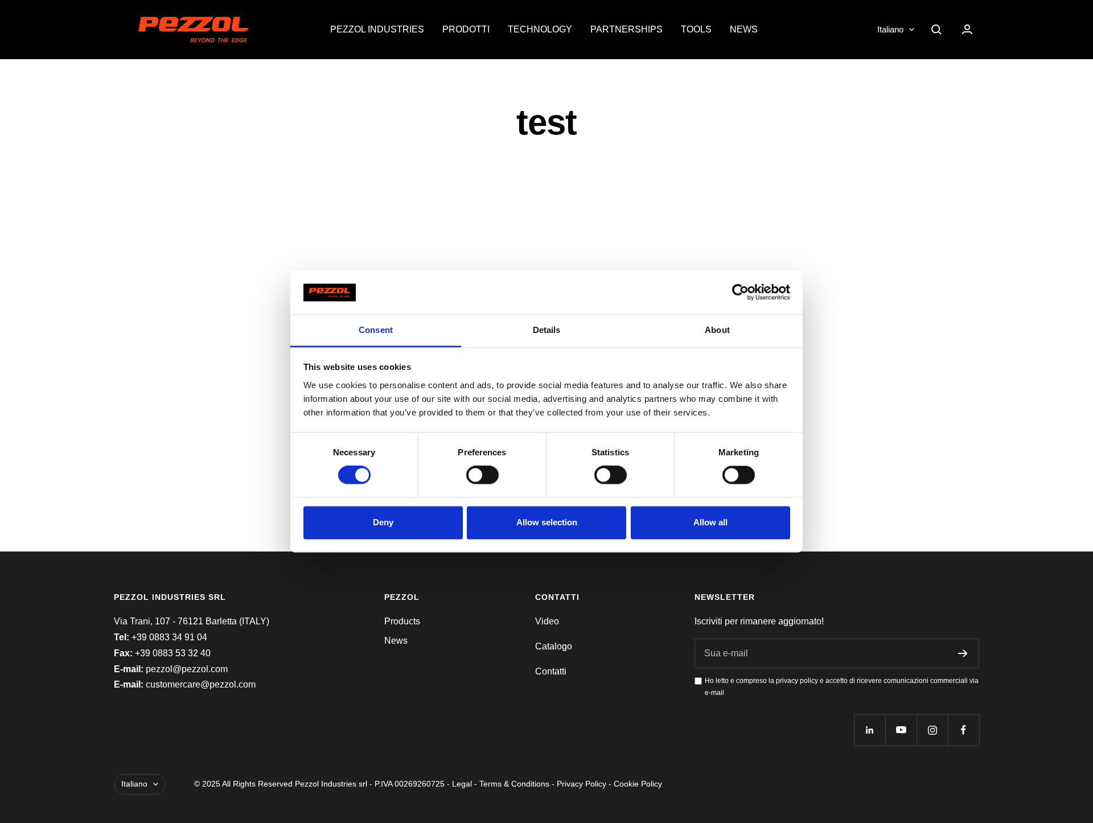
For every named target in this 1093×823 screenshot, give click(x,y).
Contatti (550, 671)
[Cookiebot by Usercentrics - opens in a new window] (740, 292)
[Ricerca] (936, 29)
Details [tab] (547, 330)
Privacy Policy (581, 783)
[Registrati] (963, 653)
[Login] (967, 29)
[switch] (482, 475)
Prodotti (466, 29)
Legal (462, 783)
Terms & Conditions (514, 783)
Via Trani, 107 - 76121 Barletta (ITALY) (191, 621)
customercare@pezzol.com (201, 684)
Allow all (710, 522)
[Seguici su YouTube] (901, 730)
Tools (696, 29)
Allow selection (546, 522)
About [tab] (717, 330)
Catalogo (553, 646)
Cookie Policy (638, 783)
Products (402, 621)
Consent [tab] (376, 330)
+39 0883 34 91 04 (169, 637)
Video (547, 621)
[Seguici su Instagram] (932, 730)
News (744, 29)
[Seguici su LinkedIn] (869, 730)
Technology (540, 29)
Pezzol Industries (377, 29)
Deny (383, 522)
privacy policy (797, 681)
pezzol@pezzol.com (187, 669)
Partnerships (626, 29)
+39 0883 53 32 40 (173, 653)
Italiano (890, 29)
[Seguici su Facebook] (963, 730)
